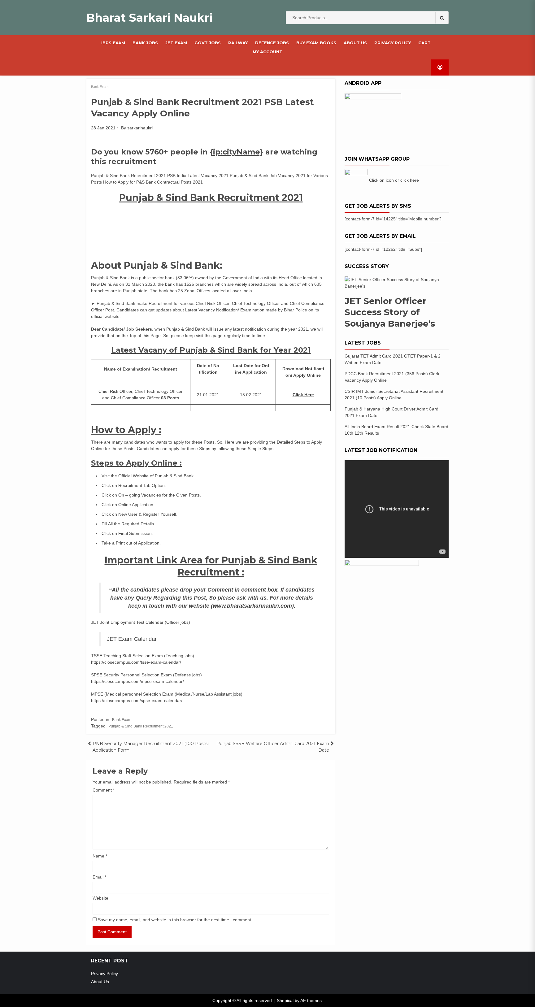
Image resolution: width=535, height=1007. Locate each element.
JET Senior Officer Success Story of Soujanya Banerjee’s (390, 312)
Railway (238, 42)
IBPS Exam (113, 42)
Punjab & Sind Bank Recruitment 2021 (140, 726)
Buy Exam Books (316, 42)
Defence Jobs (272, 42)
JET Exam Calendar (132, 639)
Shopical (285, 1000)
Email (99, 877)
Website (100, 898)
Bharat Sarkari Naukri (149, 17)
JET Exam (176, 42)
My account (267, 51)
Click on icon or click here (394, 180)
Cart (424, 42)
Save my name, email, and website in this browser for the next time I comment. (175, 919)
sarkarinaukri (140, 127)
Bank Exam (99, 87)
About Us (355, 42)
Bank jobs (145, 42)
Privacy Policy (392, 42)
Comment (104, 790)
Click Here (303, 394)
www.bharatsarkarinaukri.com (252, 606)
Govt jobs (207, 42)
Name (100, 855)
